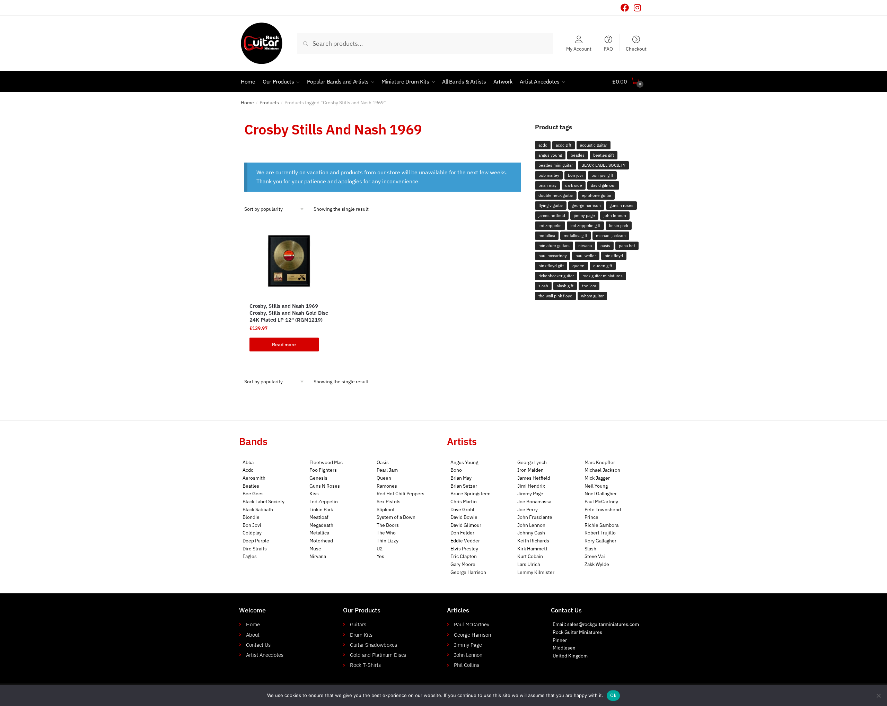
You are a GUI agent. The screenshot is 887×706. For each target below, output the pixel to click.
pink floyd (614, 255)
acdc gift (563, 145)
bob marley (548, 175)
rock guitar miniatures (602, 275)
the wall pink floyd (555, 295)
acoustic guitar (593, 145)
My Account (578, 48)
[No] (878, 695)
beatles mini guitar (555, 165)
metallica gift (575, 235)
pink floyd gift (551, 265)
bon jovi (575, 175)
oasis (605, 245)
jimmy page (584, 215)
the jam (589, 285)
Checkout (636, 48)
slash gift (565, 285)
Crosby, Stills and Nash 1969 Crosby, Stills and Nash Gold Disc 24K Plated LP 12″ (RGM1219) (288, 313)
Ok (613, 695)
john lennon (615, 215)
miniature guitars (554, 245)
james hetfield (551, 215)
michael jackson (611, 235)
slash (543, 285)
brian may (547, 185)
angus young (550, 155)
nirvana (585, 245)
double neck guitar (555, 195)
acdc (542, 145)
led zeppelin (550, 225)
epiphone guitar (596, 195)
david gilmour (603, 185)
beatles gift (603, 155)
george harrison (586, 205)
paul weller (586, 255)
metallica (546, 235)
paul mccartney (552, 255)
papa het (627, 245)
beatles (578, 155)
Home (247, 102)
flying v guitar (550, 205)
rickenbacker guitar (556, 275)
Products (269, 102)
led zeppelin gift (585, 225)
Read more (284, 344)
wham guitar (592, 295)
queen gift (602, 265)
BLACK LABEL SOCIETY (603, 165)
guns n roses (621, 205)
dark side (573, 185)
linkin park (618, 225)
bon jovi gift (602, 175)
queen (578, 265)
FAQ (608, 48)
